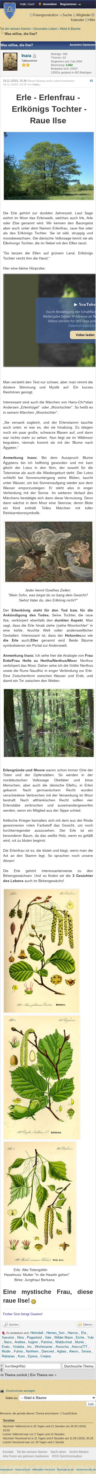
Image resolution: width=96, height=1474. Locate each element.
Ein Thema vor (42, 1375)
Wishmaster (43, 1347)
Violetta (18, 1347)
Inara (26, 55)
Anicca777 (79, 1347)
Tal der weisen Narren (15, 29)
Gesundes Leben (45, 29)
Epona (32, 1356)
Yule (90, 1337)
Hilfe (91, 20)
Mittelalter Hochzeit (44, 1469)
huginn (33, 1342)
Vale (48, 1337)
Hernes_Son (55, 1333)
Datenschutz (22, 1469)
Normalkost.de (65, 1469)
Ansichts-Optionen (82, 44)
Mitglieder (83, 15)
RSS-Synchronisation (67, 1456)
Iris (29, 1347)
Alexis (73, 1351)
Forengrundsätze (45, 15)
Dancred (47, 1351)
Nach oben (58, 1452)
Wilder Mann (63, 1337)
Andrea (20, 1342)
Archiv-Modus (79, 1452)
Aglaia (61, 1351)
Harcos (73, 1333)
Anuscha (62, 1347)
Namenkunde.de (86, 1469)
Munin (79, 1342)
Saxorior (8, 1337)
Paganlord (34, 1337)
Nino (20, 1337)
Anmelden (50, 4)
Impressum (6, 1469)
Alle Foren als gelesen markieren (26, 1456)
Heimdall (36, 1333)
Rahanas (8, 1356)
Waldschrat (63, 1342)
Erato (6, 1347)
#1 (91, 80)
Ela (83, 1333)
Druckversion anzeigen (20, 1390)
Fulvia (18, 1351)
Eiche (80, 1337)
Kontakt (8, 1452)
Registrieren (68, 4)
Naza (8, 1342)
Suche (67, 15)
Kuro (21, 1356)
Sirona (86, 1351)
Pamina (46, 1342)
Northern (32, 1351)
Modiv (6, 1351)
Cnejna (45, 1356)
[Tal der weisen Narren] (9, 10)
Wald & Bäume (70, 29)
